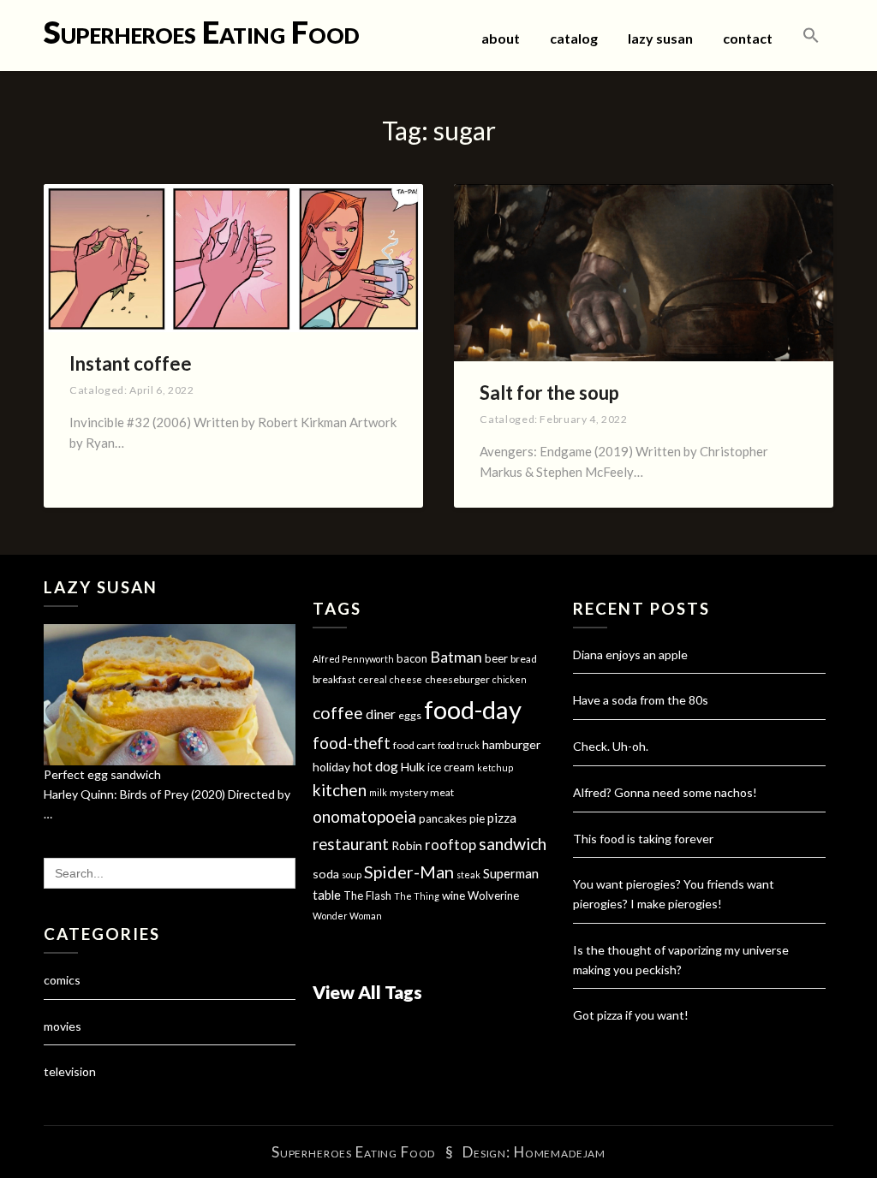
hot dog (375, 766)
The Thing (416, 895)
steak (468, 874)
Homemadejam (560, 1152)
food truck (459, 745)
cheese (406, 679)
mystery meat (422, 792)
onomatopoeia (364, 816)
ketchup (495, 767)
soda (326, 873)
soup (351, 874)
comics (62, 980)
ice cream (450, 767)
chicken (509, 679)
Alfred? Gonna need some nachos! (665, 792)
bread (523, 658)
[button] (811, 36)
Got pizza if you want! (631, 1015)
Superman (511, 873)
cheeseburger (457, 679)
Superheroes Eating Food (202, 32)
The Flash (367, 895)
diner (381, 714)
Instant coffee (130, 363)
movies (62, 1026)
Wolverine (493, 895)
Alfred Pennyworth (353, 658)
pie (477, 818)
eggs (409, 715)
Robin (406, 845)
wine (453, 895)
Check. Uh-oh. (610, 746)
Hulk (413, 766)
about (500, 38)
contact (748, 38)
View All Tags (367, 991)
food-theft (352, 743)
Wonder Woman (347, 915)
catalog (574, 38)
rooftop (450, 845)
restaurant (351, 844)
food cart (414, 745)
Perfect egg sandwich (102, 774)
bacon (412, 658)
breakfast (334, 679)
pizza (501, 817)
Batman (456, 657)
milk (378, 792)
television (70, 1071)
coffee (338, 713)
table (327, 895)
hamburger (511, 744)
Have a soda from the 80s (640, 700)
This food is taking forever (643, 838)
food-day (473, 709)
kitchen (340, 790)
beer (496, 658)
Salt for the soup (549, 392)
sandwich (512, 844)
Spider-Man (409, 871)
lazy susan (660, 38)
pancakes (443, 818)
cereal (372, 679)
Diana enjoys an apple (630, 654)
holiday (331, 766)
